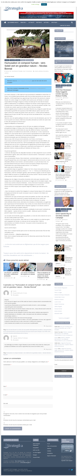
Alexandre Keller (58, 313)
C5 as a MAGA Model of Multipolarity (68, 247)
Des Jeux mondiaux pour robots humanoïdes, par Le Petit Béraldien (63, 328)
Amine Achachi (58, 311)
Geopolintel (35, 447)
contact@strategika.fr (25, 462)
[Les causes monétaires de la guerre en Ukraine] (28, 263)
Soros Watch (64, 211)
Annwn (56, 337)
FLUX (48, 443)
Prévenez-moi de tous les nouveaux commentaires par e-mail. (19, 420)
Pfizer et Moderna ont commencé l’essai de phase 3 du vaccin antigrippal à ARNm (43, 275)
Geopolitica (50, 453)
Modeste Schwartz (59, 299)
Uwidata (49, 451)
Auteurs (46, 22)
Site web (5, 403)
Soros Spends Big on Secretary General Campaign (63, 216)
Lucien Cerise (58, 302)
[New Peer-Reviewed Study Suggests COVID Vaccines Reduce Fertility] (64, 74)
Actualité (31, 22)
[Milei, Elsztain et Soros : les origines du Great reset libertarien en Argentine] (59, 268)
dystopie (41, 71)
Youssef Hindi (58, 290)
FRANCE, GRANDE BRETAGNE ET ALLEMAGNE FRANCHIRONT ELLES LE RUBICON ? (64, 333)
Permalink (15, 295)
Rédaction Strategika (18, 71)
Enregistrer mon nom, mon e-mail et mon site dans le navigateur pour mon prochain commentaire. (25, 414)
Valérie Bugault (58, 306)
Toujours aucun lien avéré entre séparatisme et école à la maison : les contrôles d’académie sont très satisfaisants (26, 254)
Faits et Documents (52, 446)
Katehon (49, 448)
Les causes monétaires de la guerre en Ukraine (28, 273)
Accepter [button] (44, 4)
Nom (5, 386)
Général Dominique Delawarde (62, 295)
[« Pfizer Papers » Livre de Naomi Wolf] (59, 143)
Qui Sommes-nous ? (13, 22)
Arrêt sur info (36, 450)
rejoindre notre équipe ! (67, 460)
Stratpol (35, 455)
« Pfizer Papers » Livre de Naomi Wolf (68, 145)
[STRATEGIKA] (13, 443)
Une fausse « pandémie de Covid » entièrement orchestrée (11, 274)
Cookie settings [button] (35, 4)
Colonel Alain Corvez (60, 297)
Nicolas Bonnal (30, 60)
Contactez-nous (65, 25)
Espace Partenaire (51, 455)
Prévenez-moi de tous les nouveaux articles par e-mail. (17, 424)
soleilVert (6, 73)
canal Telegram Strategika (24, 80)
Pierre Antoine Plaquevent (61, 288)
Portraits (39, 22)
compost (36, 71)
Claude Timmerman (59, 304)
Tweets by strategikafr (64, 318)
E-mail (5, 395)
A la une (7, 60)
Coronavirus (59, 87)
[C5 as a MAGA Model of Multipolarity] (59, 245)
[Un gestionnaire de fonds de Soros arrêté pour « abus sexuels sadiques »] (59, 255)
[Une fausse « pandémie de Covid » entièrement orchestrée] (11, 263)
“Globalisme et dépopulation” (38, 88)
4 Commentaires (28, 71)
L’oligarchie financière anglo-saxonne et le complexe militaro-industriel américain (64, 344)
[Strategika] (5, 22)
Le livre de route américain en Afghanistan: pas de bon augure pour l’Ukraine (26, 245)
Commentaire (7, 364)
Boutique (54, 22)
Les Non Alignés (37, 452)
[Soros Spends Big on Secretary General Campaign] (64, 197)
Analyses (23, 22)
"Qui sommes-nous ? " (21, 461)
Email (56, 364)
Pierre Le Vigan (58, 292)
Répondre (48, 326)
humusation (45, 71)
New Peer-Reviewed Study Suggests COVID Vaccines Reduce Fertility (63, 93)
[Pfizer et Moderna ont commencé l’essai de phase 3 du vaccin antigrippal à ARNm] (45, 263)
